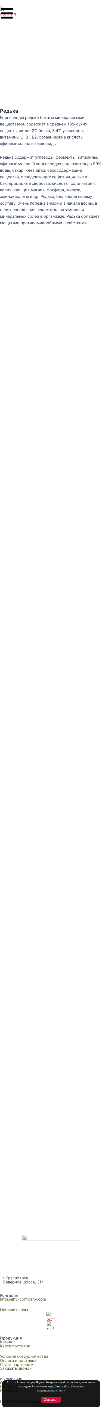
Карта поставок (15, 1346)
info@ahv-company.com (23, 1299)
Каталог (8, 1342)
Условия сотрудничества (24, 1356)
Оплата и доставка (18, 1360)
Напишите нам (14, 1309)
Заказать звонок (16, 1368)
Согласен (51, 1400)
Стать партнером (16, 1364)
